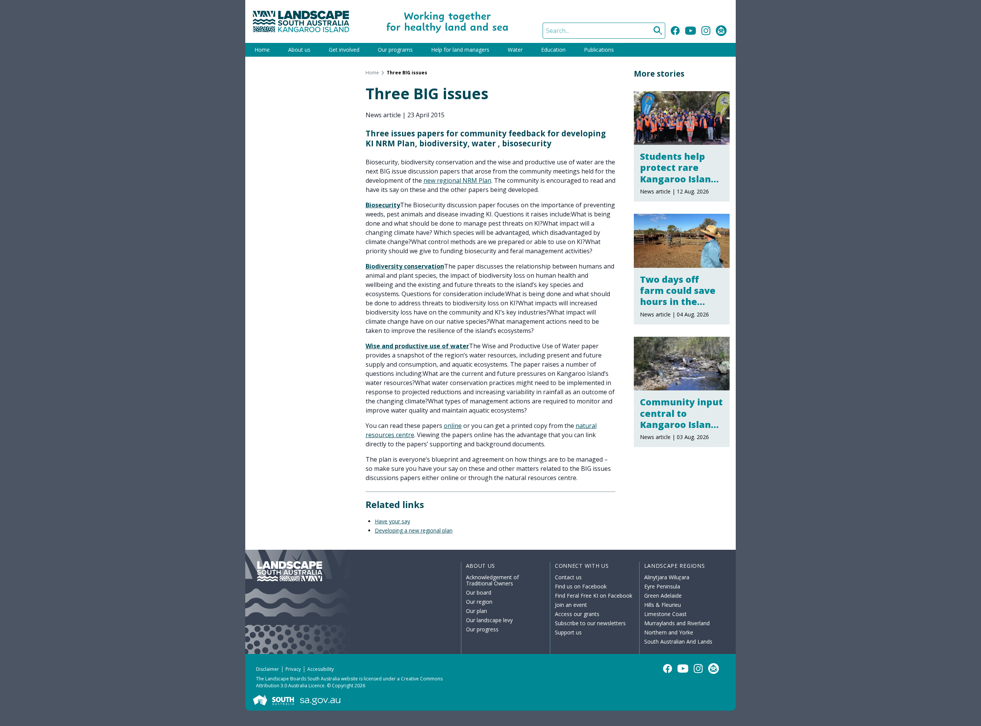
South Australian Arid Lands (678, 641)
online (453, 425)
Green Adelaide (663, 595)
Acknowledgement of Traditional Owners (492, 580)
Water (515, 49)
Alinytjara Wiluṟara (666, 577)
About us (299, 49)
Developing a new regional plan (414, 530)
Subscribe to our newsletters (590, 623)
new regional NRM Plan (457, 180)
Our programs (395, 49)
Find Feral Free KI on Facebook (593, 595)
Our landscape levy (489, 620)
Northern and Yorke (668, 632)
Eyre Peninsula (662, 586)
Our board (478, 592)
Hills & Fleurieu (662, 604)
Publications (599, 49)
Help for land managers (460, 49)
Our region (479, 601)
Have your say (392, 521)
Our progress (482, 629)
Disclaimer (267, 669)
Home (262, 49)
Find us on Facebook (581, 586)
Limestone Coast (665, 614)
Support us (568, 632)
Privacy (293, 669)
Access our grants (577, 614)
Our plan (476, 611)
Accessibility (320, 669)
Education (553, 49)
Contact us (568, 577)
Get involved (344, 49)
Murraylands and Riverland (677, 623)
